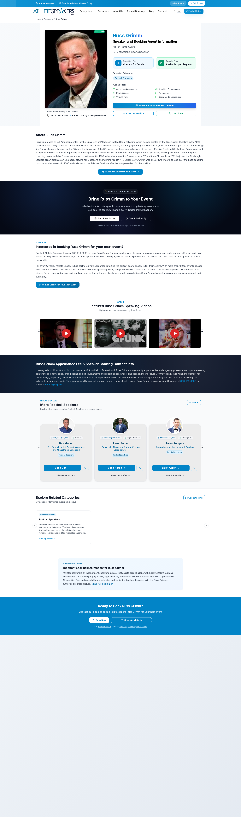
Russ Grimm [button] (127, 35)
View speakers (46, 538)
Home (38, 19)
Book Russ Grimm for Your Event (120, 171)
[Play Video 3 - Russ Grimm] (175, 333)
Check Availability (181, 4)
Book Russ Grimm (106, 218)
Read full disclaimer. (102, 583)
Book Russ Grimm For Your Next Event (57, 285)
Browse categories (194, 498)
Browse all (194, 402)
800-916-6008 (106, 225)
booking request (53, 384)
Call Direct (178, 113)
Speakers (48, 19)
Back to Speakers (46, 4)
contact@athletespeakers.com (132, 225)
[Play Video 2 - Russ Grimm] (120, 333)
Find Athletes (194, 11)
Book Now (199, 4)
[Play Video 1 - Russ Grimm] (66, 333)
